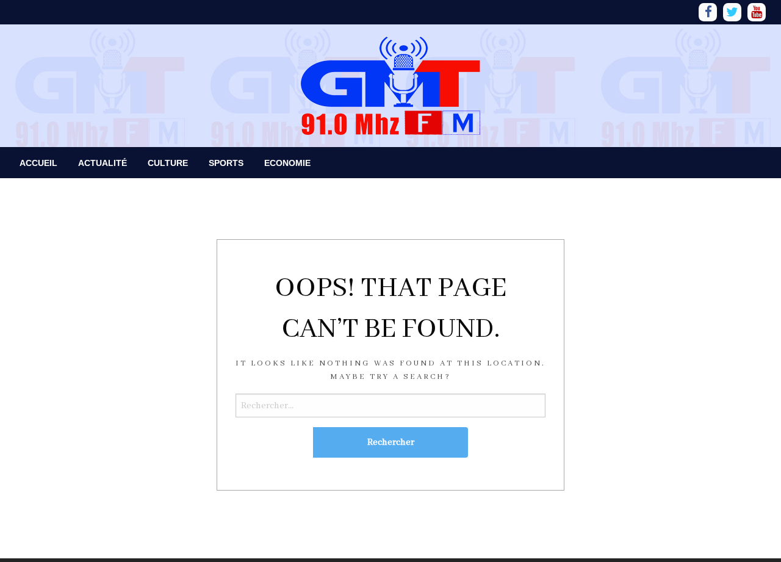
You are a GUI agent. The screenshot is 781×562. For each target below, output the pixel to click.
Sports (226, 163)
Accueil (38, 163)
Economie (287, 163)
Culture (168, 163)
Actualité (102, 163)
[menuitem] (38, 163)
